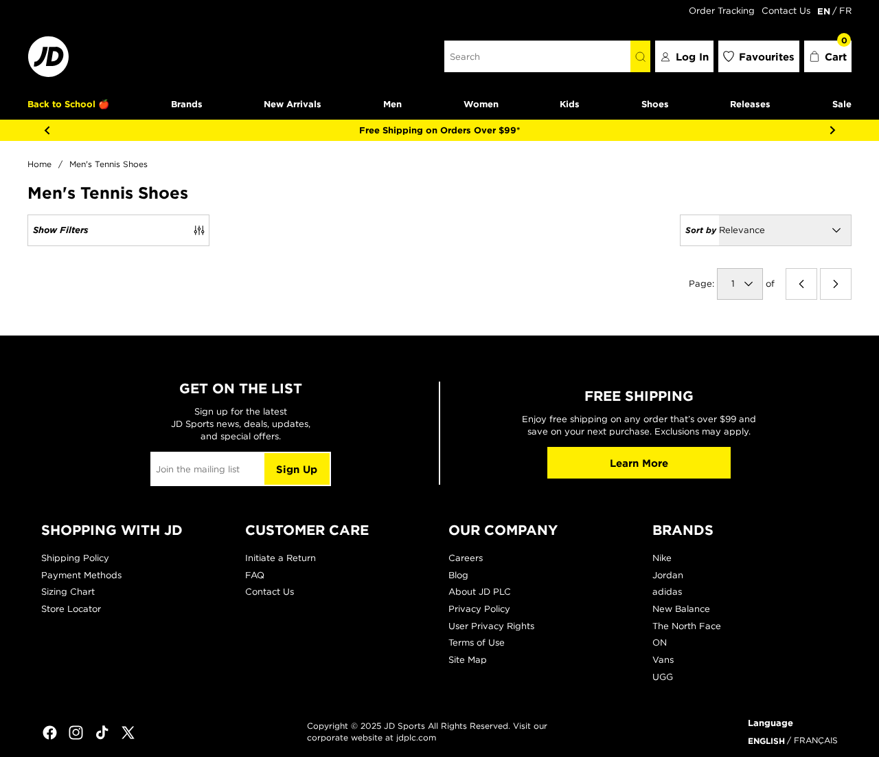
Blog (458, 575)
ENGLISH (766, 740)
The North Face (686, 626)
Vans (663, 660)
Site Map (467, 660)
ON (659, 642)
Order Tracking (722, 11)
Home (39, 164)
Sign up (296, 469)
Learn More (639, 463)
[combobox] (537, 56)
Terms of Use (476, 642)
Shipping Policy (75, 558)
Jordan (667, 575)
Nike (662, 558)
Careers (465, 558)
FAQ (254, 575)
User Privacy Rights (491, 626)
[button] (828, 56)
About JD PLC (479, 591)
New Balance (681, 609)
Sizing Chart (68, 591)
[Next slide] (832, 130)
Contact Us (786, 11)
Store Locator (71, 609)
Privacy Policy (479, 609)
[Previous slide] (46, 130)
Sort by (700, 229)
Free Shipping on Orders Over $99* (440, 130)
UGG (662, 677)
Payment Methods (81, 575)
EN (823, 11)
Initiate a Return (280, 558)
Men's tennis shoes (108, 164)
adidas (667, 591)
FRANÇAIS (816, 740)
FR (845, 11)
